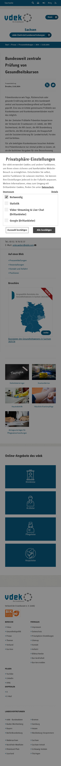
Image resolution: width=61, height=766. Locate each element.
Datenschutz (48, 187)
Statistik (14, 203)
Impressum (8, 192)
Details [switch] (54, 192)
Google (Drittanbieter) (22, 220)
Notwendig (16, 197)
